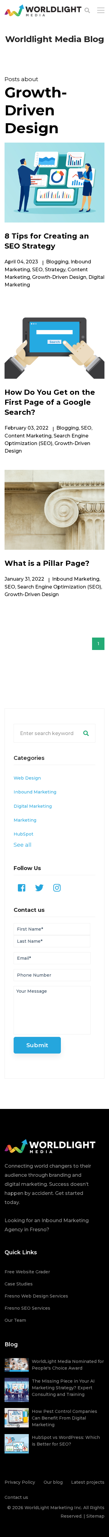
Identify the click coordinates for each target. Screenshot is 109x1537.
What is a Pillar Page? (47, 563)
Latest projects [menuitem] (87, 1482)
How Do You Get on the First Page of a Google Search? (50, 402)
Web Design (27, 778)
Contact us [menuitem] (16, 1497)
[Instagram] (57, 888)
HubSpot (23, 834)
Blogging (57, 262)
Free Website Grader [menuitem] (27, 1272)
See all (22, 844)
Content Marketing (28, 436)
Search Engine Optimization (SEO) (59, 587)
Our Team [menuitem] (15, 1320)
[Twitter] (39, 888)
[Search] (86, 733)
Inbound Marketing (75, 579)
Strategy (55, 269)
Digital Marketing (33, 806)
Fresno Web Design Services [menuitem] (36, 1296)
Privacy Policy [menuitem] (20, 1482)
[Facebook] (21, 888)
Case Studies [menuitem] (19, 1284)
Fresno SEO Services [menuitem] (27, 1308)
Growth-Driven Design (59, 277)
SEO (37, 269)
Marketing (25, 820)
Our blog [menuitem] (53, 1482)
